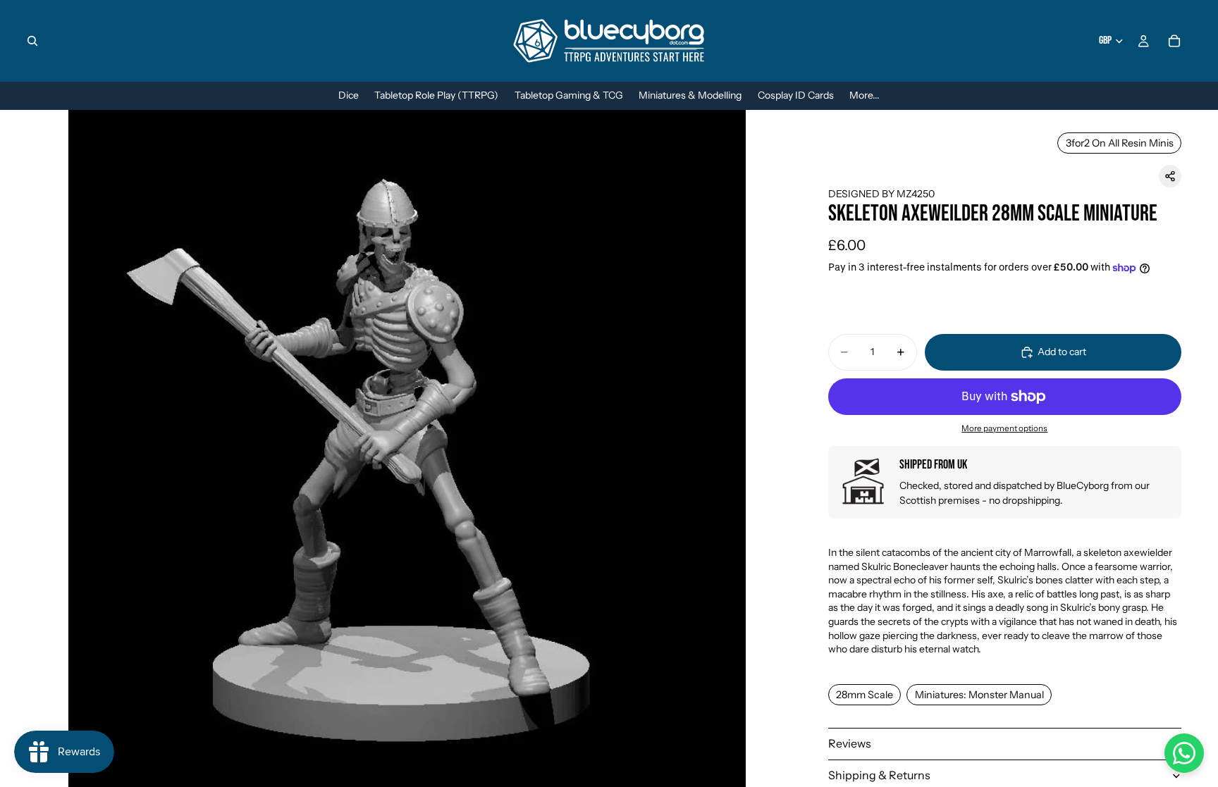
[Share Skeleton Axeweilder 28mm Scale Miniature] (1170, 176)
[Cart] (1174, 40)
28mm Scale (864, 694)
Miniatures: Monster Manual (979, 694)
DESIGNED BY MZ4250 (881, 193)
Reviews (849, 743)
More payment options (1004, 428)
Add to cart (1062, 351)
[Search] (32, 40)
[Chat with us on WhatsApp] (1184, 753)
